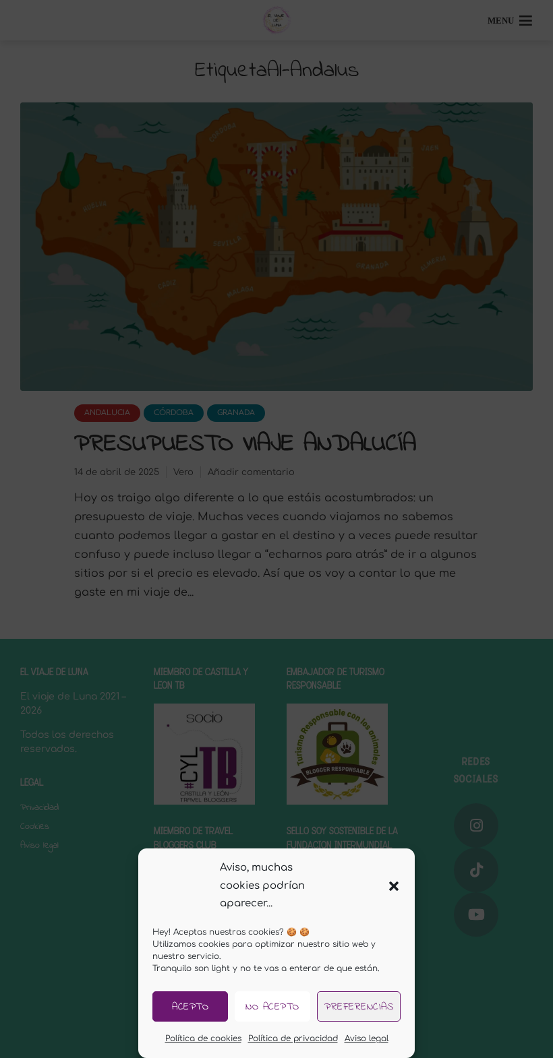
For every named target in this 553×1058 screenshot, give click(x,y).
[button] (394, 886)
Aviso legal (366, 1038)
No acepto (272, 1006)
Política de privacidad (293, 1038)
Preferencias (358, 1006)
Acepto (190, 1006)
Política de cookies (203, 1038)
